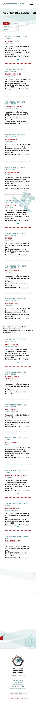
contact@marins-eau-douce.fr (18, 688)
